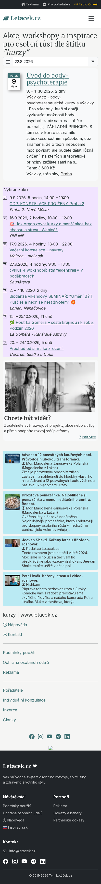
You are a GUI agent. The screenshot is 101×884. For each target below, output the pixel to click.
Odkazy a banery (67, 813)
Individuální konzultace (24, 700)
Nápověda (17, 624)
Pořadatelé (13, 690)
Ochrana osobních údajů (26, 662)
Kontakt (15, 634)
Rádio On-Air (88, 4)
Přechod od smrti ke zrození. (36, 348)
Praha (66, 173)
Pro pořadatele (59, 4)
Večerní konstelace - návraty (36, 249)
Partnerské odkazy (68, 820)
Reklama (32, 4)
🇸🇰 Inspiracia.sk (15, 827)
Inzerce (10, 709)
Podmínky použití (19, 652)
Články (9, 719)
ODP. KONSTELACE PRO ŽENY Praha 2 (47, 203)
